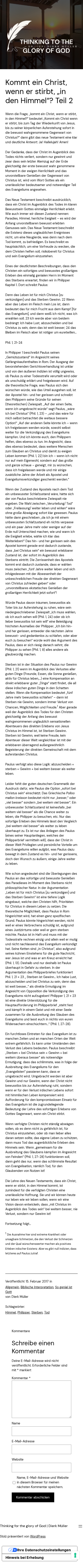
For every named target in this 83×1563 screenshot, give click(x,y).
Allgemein (12, 1287)
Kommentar (21, 1378)
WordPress (38, 1536)
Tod (47, 1312)
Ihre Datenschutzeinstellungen (44, 1550)
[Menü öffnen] (80, 1526)
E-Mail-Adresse (23, 1441)
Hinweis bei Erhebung (25, 1557)
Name (16, 1423)
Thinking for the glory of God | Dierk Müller (34, 1526)
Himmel (10, 1312)
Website (17, 1459)
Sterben (37, 1312)
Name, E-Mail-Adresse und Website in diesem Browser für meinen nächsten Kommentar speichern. (43, 1482)
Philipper (23, 1312)
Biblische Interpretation (37, 1287)
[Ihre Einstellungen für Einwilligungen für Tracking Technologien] (75, 1555)
